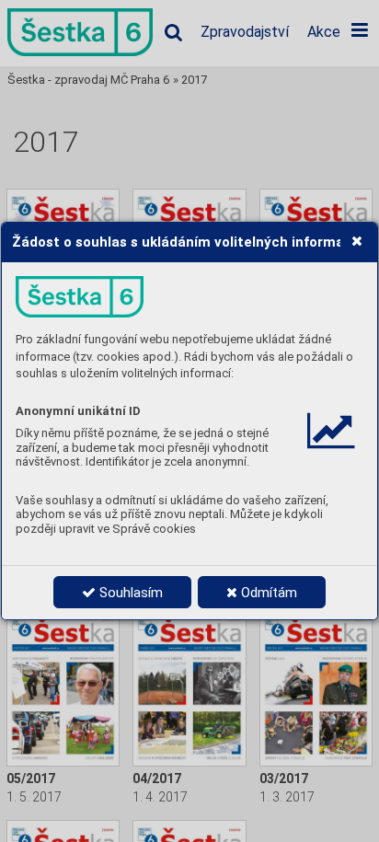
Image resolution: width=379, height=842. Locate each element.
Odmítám (267, 592)
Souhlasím (129, 592)
